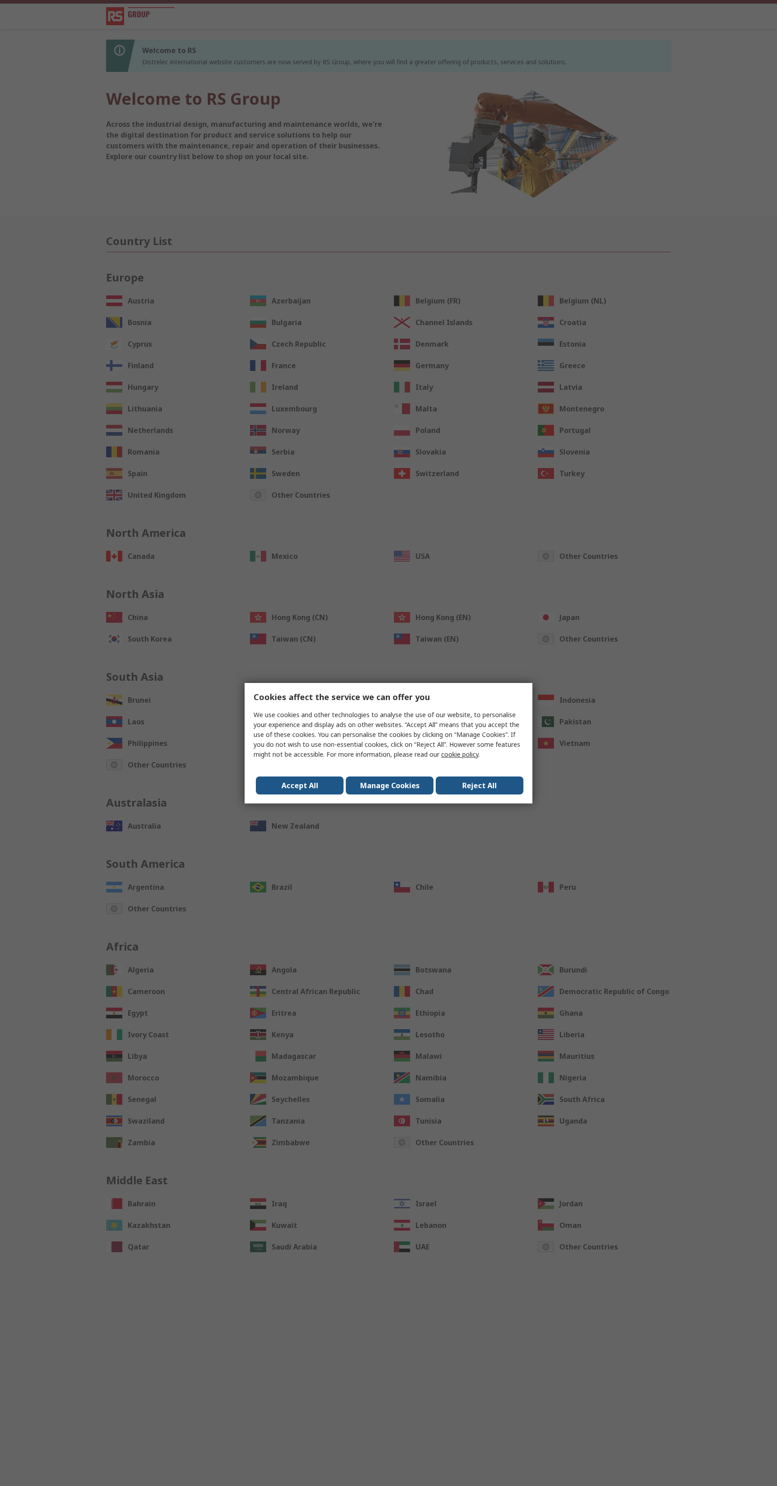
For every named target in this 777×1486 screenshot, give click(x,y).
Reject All (479, 785)
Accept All (299, 785)
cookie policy (459, 754)
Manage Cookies (390, 785)
